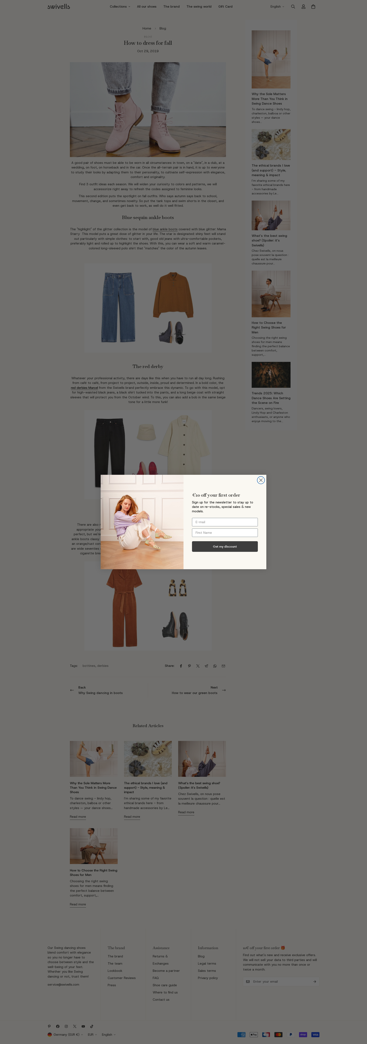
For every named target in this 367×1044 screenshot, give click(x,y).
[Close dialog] (261, 480)
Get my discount (225, 546)
